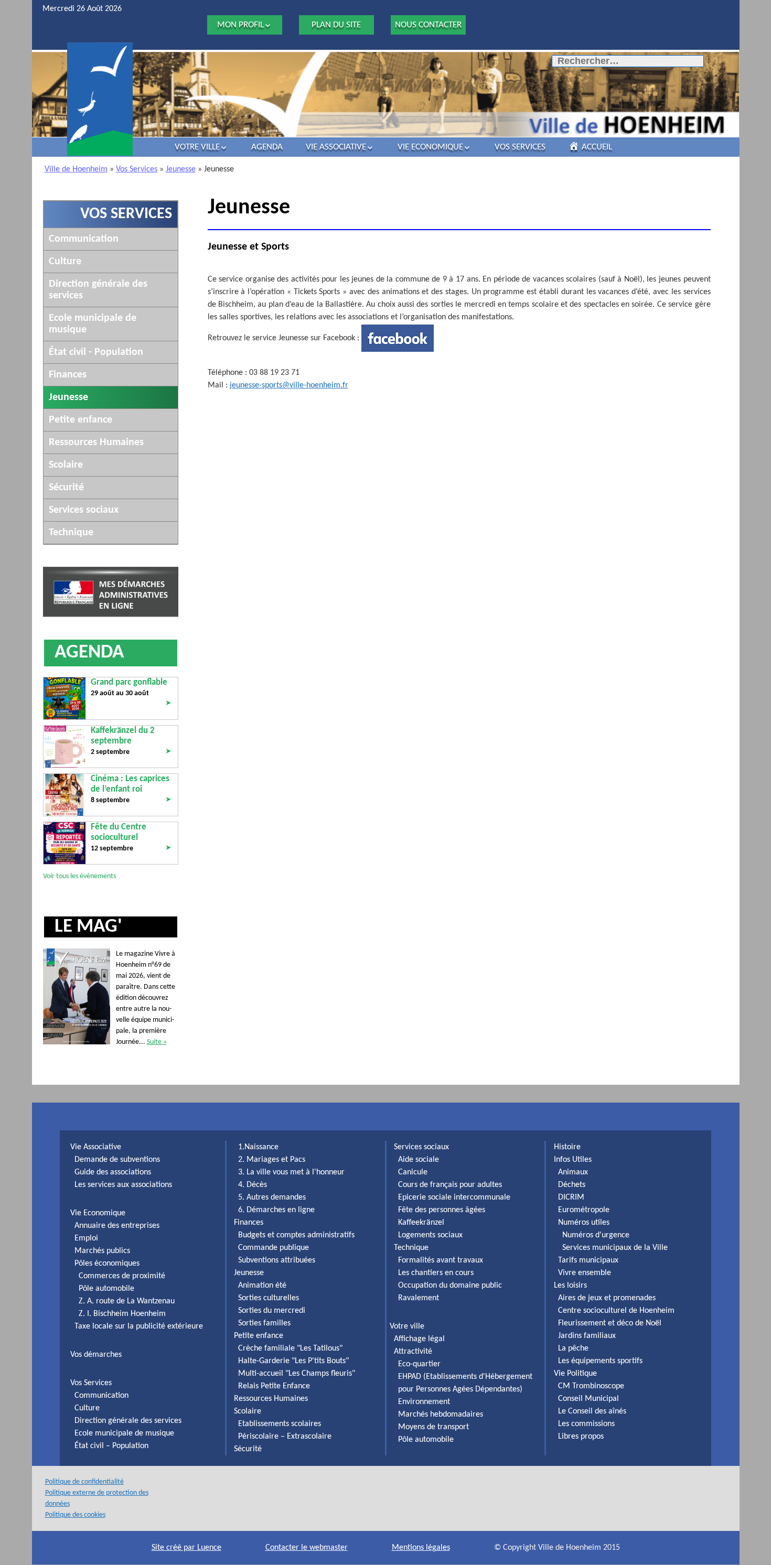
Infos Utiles (573, 1160)
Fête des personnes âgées (441, 1210)
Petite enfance (80, 420)
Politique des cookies (75, 1515)
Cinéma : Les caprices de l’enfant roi (130, 784)
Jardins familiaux (587, 1336)
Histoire (567, 1147)
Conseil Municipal (588, 1399)
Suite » (157, 1042)
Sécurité (66, 487)
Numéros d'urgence (595, 1235)
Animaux (573, 1172)
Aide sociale (418, 1160)
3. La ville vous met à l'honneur (291, 1172)
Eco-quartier (419, 1364)
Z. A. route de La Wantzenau (127, 1301)
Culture (65, 261)
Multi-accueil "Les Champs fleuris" (296, 1373)
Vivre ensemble (584, 1273)
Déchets (571, 1185)
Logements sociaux (430, 1235)
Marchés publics (102, 1251)
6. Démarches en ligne (276, 1210)
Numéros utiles (583, 1222)
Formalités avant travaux (440, 1260)
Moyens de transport (433, 1427)
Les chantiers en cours (436, 1273)
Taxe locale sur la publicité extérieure (138, 1326)
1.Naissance (258, 1147)
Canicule (412, 1172)
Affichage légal (419, 1339)
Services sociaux (84, 510)
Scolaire (66, 465)
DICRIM (571, 1197)
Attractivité (413, 1351)
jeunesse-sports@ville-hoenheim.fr (289, 385)
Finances (68, 375)
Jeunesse (181, 169)
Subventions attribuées (276, 1260)
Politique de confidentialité (84, 1482)
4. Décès (252, 1185)
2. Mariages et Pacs (271, 1160)
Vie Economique (430, 147)
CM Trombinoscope (591, 1386)
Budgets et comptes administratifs (296, 1235)
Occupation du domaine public (450, 1285)
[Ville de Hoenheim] (100, 99)
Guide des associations (112, 1172)
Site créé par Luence (186, 1548)
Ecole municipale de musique (124, 1433)
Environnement (424, 1402)
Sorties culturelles (268, 1298)
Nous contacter (428, 24)
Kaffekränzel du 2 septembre (123, 736)
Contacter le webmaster (306, 1548)
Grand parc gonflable (129, 682)
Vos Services (520, 147)
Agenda (267, 147)
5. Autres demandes (272, 1197)
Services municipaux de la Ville (615, 1248)
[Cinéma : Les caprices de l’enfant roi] (64, 794)
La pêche (573, 1348)
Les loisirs (570, 1285)
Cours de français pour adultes (450, 1185)
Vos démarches (96, 1355)
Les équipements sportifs (600, 1361)
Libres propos (581, 1436)
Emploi (86, 1238)
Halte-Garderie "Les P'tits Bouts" (293, 1361)
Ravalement (418, 1298)
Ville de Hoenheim (76, 169)
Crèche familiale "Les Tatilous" (290, 1348)
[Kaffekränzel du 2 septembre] (64, 746)
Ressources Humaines (96, 442)
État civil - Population (96, 352)
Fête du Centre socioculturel (118, 832)
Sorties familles (264, 1323)
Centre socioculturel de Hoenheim (616, 1311)
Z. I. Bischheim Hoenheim (122, 1314)
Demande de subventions (117, 1160)
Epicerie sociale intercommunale (454, 1197)
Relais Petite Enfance (274, 1386)
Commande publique (273, 1248)
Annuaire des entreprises (116, 1226)
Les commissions (586, 1424)
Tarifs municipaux (588, 1260)
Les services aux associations (123, 1185)
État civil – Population (111, 1446)
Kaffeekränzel (421, 1222)
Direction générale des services (127, 1421)
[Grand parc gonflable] (64, 698)
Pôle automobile (106, 1289)
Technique (71, 532)
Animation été (262, 1285)
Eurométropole (583, 1210)
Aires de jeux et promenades (607, 1298)
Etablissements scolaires (279, 1424)
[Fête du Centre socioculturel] (64, 843)
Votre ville (197, 147)
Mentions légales (421, 1548)
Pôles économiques (107, 1263)
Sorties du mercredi (271, 1311)
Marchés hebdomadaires (440, 1414)
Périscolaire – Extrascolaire (284, 1436)
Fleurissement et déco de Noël (609, 1323)
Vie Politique (575, 1373)
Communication (84, 239)
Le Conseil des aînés (592, 1411)
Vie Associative (336, 147)
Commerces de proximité (122, 1276)
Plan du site (336, 24)
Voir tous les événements (79, 876)
